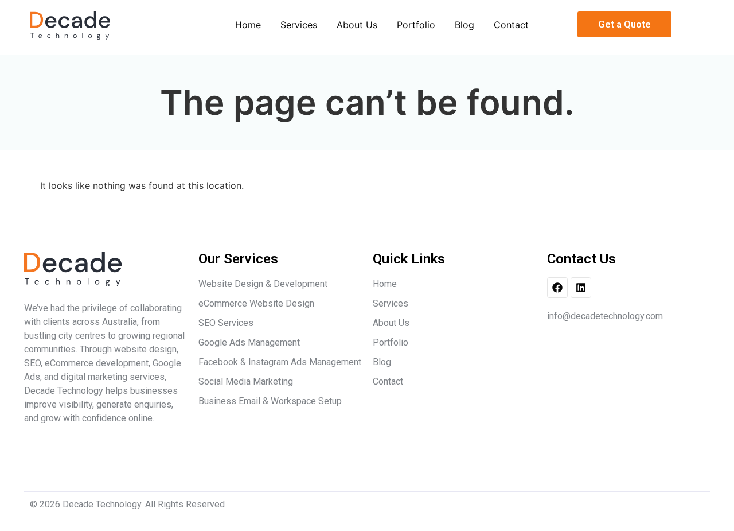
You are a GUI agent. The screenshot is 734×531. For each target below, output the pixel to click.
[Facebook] (557, 287)
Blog (464, 24)
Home (248, 24)
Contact (511, 24)
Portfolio (416, 24)
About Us (357, 24)
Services (298, 24)
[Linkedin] (581, 287)
